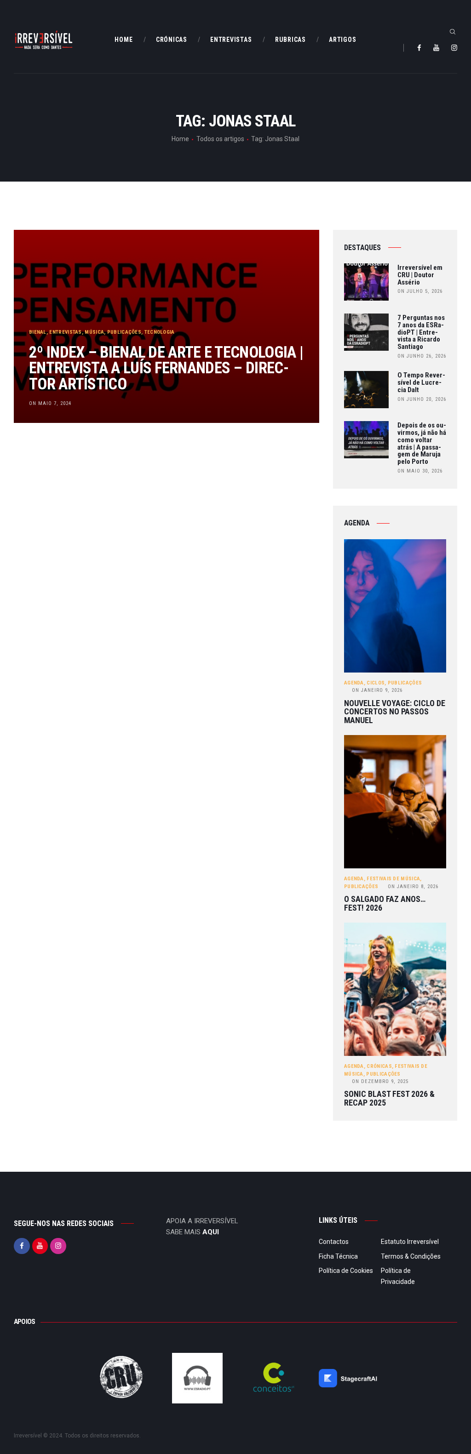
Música (94, 332)
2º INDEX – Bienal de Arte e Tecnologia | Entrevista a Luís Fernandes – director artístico (166, 368)
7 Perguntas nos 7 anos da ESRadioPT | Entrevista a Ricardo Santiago (421, 332)
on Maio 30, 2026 (419, 471)
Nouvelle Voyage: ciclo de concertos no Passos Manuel (394, 712)
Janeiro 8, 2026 (413, 887)
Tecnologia (159, 332)
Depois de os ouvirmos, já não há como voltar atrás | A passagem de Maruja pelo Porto (421, 444)
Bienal (37, 332)
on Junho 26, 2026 (421, 356)
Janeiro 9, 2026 (377, 690)
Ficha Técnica (338, 1256)
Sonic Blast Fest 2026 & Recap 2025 (389, 1098)
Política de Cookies (346, 1270)
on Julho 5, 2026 (419, 291)
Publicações (124, 332)
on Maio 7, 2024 (50, 403)
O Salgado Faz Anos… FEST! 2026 (384, 903)
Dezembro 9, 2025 (380, 1081)
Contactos (334, 1241)
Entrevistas (65, 332)
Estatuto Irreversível (410, 1241)
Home (180, 139)
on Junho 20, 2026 (421, 399)
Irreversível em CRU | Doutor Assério (419, 275)
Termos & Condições (411, 1256)
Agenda (354, 683)
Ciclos (376, 683)
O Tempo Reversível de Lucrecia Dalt (421, 382)
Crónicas (379, 1066)
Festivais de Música (393, 879)
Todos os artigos (220, 139)
